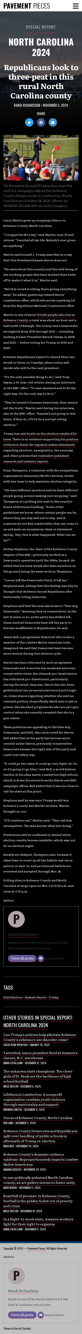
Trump (53, 997)
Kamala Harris (35, 997)
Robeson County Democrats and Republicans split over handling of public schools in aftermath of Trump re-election (40, 1135)
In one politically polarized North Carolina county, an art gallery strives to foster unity (39, 1180)
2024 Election (13, 997)
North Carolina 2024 (41, 46)
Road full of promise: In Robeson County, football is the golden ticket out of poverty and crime (38, 1200)
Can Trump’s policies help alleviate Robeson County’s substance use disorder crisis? (39, 1037)
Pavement (26, 5)
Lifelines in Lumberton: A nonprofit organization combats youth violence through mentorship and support (34, 1099)
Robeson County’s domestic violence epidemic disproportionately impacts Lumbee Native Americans (40, 1159)
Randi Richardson (27, 105)
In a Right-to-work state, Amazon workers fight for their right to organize (38, 1221)
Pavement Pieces (36, 1248)
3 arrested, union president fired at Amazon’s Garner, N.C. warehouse (40, 1055)
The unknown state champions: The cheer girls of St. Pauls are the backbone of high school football (38, 1076)
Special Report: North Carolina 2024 (38, 1021)
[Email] (41, 958)
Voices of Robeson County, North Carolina (38, 1117)
